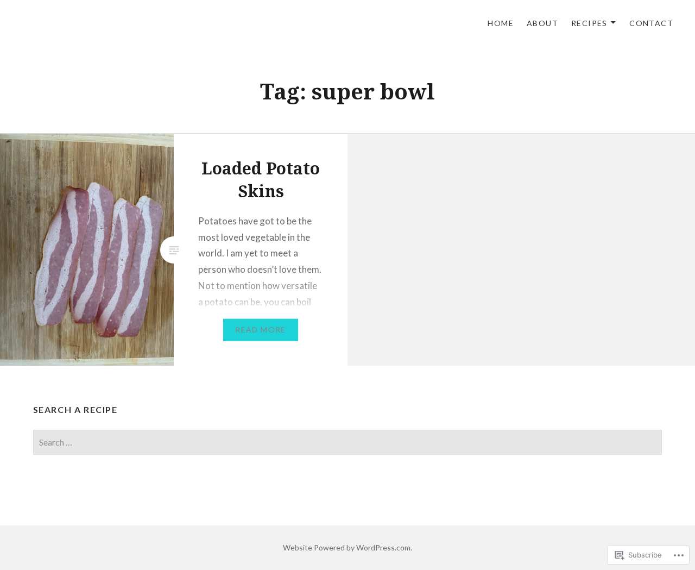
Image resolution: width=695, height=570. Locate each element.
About (542, 23)
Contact (651, 23)
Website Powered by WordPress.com (346, 547)
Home (501, 23)
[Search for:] (347, 442)
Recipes (589, 23)
